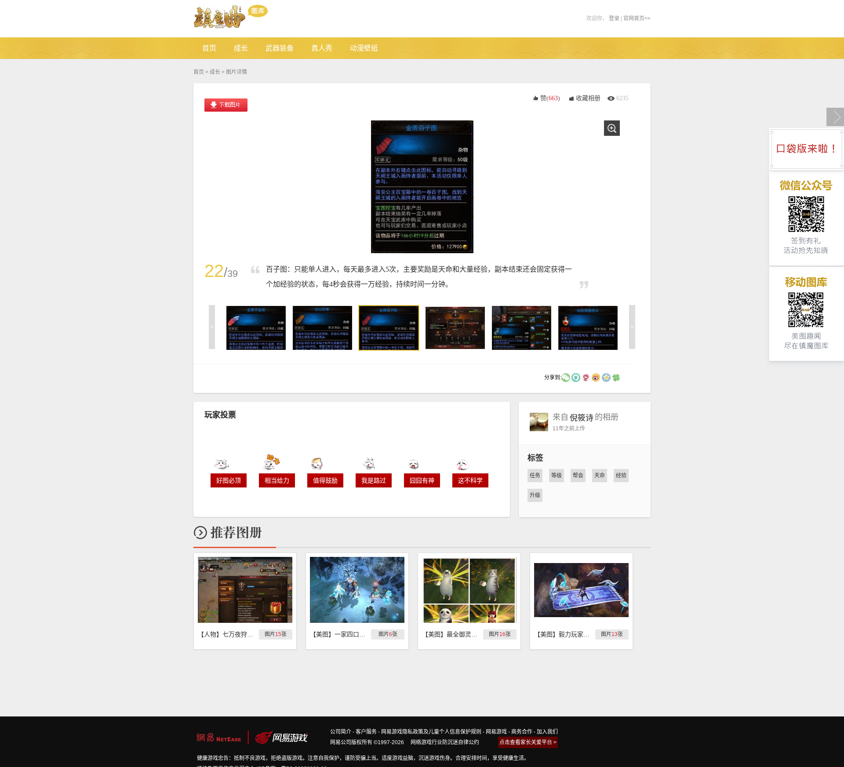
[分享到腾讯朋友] (616, 377)
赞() (550, 98)
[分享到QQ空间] (606, 377)
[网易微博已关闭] (586, 377)
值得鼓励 (325, 480)
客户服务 (366, 732)
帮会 (578, 476)
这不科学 (470, 480)
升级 (535, 495)
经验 (621, 476)
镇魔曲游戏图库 (242, 18)
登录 (614, 18)
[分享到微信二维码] (565, 377)
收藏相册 (588, 98)
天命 (599, 476)
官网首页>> (637, 18)
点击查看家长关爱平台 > (528, 742)
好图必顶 (228, 480)
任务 (535, 476)
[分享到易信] (575, 377)
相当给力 (277, 480)
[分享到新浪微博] (596, 377)
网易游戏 (496, 732)
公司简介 (340, 732)
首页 (198, 72)
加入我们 (547, 732)
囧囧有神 (422, 480)
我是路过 (373, 480)
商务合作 (521, 732)
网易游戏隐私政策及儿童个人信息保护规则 (431, 732)
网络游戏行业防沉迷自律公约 (445, 742)
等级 (556, 476)
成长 (215, 72)
